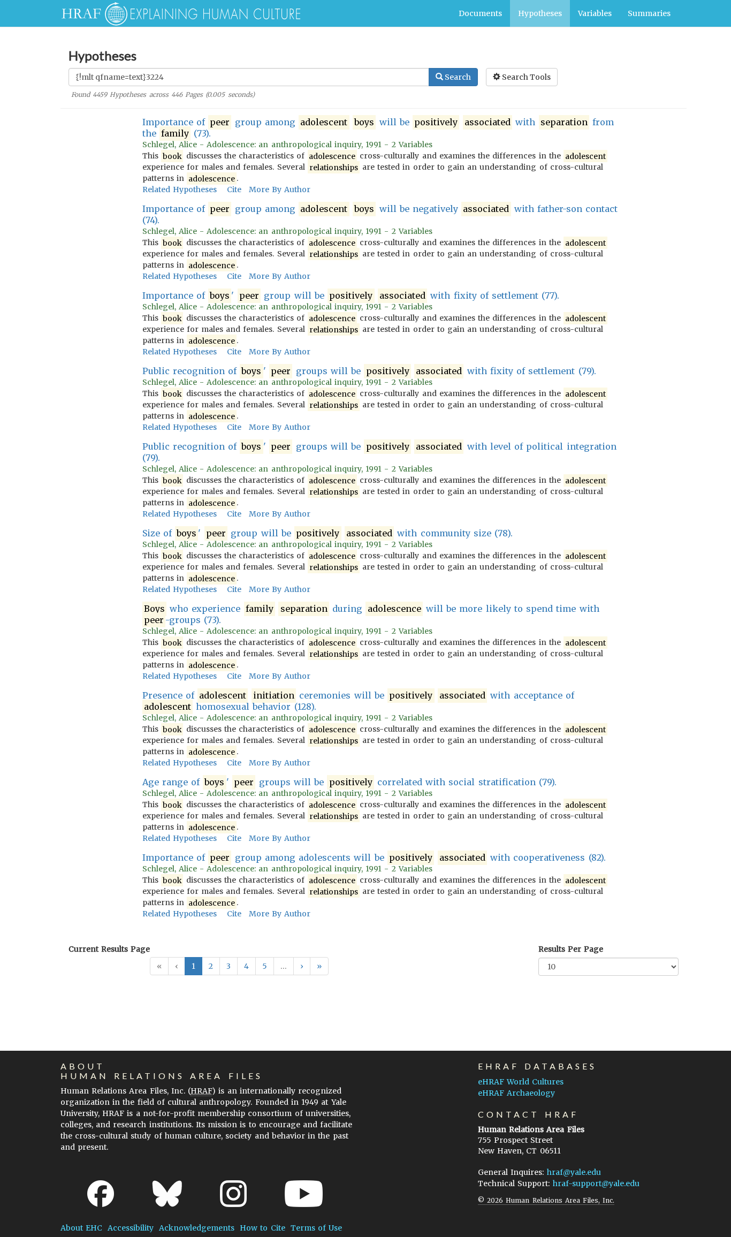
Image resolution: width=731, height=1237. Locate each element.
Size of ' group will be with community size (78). (327, 533)
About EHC (81, 1228)
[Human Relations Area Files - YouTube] (303, 1194)
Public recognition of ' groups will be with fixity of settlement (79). (369, 371)
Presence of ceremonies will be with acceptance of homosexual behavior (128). (358, 701)
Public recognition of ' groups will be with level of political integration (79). (379, 452)
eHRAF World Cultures (521, 1082)
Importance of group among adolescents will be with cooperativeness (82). (374, 857)
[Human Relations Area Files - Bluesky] (167, 1194)
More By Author (279, 189)
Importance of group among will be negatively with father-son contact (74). (380, 214)
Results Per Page (570, 949)
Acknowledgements (196, 1228)
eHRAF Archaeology (516, 1093)
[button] (301, 966)
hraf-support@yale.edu (596, 1183)
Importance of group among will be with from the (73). (378, 128)
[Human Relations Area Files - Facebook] (101, 1194)
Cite (234, 189)
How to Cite (262, 1228)
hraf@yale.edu (574, 1172)
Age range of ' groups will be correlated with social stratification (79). (349, 782)
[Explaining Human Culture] (176, 13)
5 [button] (264, 966)
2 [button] (211, 966)
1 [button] (193, 966)
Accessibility (131, 1228)
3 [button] (228, 966)
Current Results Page (109, 949)
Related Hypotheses (179, 189)
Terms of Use (316, 1228)
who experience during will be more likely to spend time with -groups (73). (371, 614)
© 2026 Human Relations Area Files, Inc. (546, 1200)
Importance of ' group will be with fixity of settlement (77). (351, 295)
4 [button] (246, 966)
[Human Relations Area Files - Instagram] (233, 1194)
